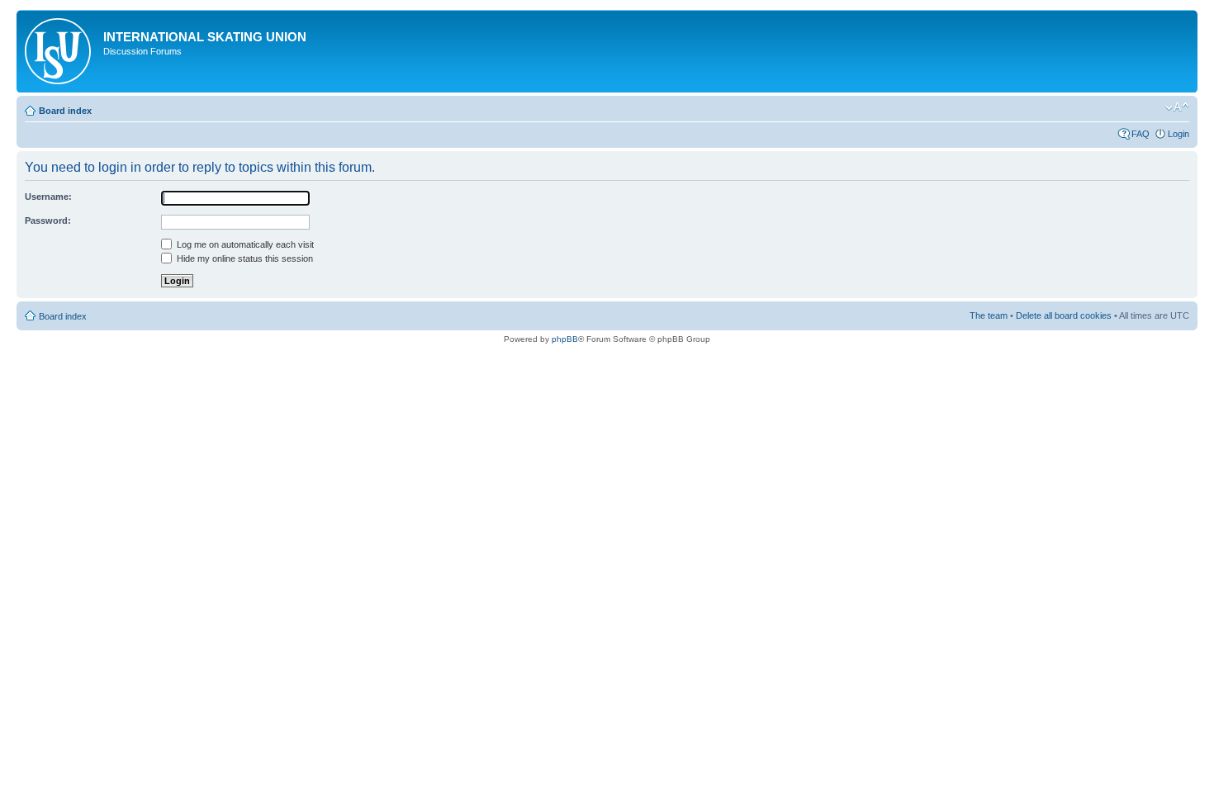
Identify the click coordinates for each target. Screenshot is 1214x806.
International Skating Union (204, 37)
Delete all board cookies (1064, 315)
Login (1178, 134)
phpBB (565, 339)
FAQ (1140, 134)
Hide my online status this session (243, 258)
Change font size (1177, 107)
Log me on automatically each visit (244, 244)
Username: (48, 197)
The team (989, 315)
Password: (48, 220)
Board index (65, 111)
